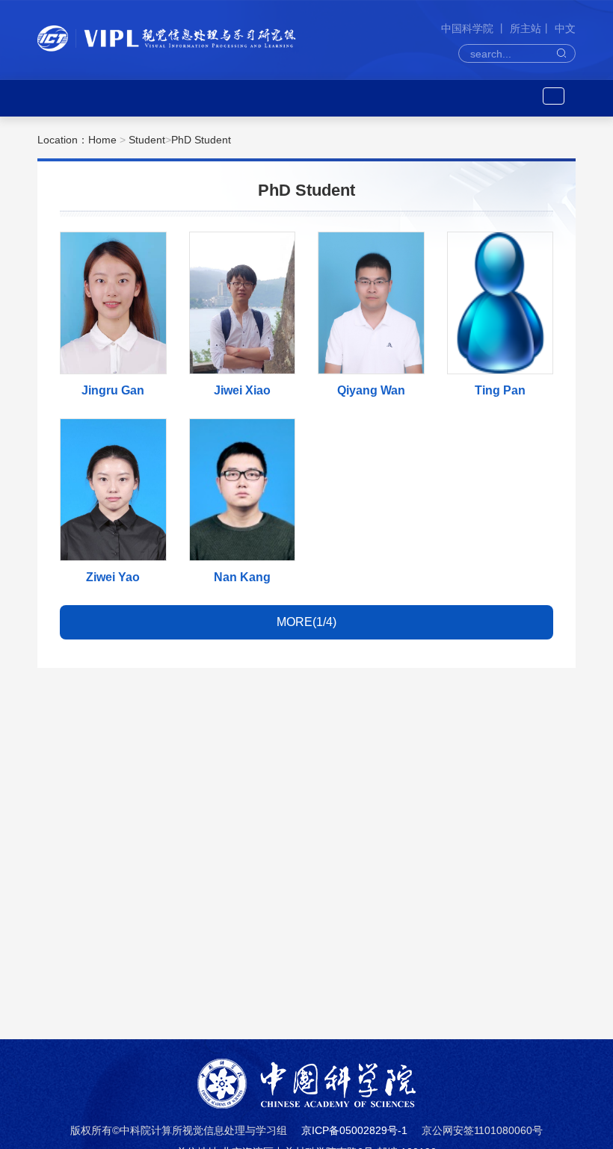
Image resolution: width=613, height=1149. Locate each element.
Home (102, 140)
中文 (565, 28)
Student (147, 140)
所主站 (525, 28)
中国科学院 (468, 28)
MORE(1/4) (306, 622)
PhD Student (201, 140)
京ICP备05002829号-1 (354, 1130)
